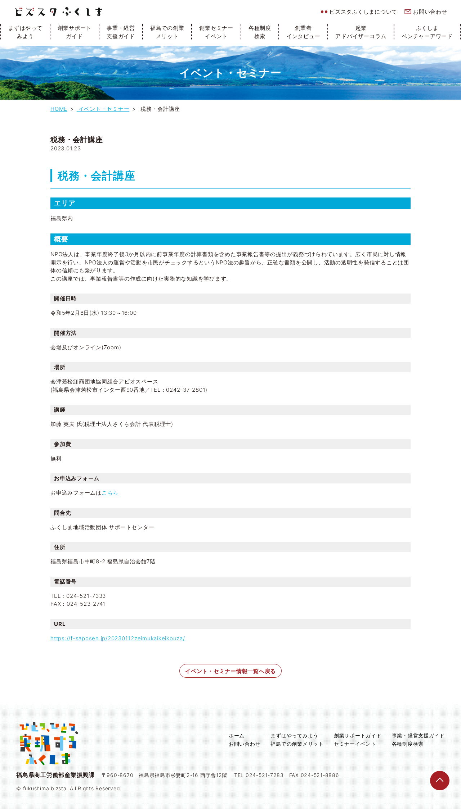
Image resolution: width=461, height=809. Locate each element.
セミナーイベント (355, 744)
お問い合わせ (430, 11)
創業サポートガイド (75, 32)
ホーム (237, 735)
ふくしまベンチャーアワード (427, 32)
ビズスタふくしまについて (363, 11)
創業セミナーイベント (216, 32)
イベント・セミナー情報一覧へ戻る (230, 671)
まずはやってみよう (25, 32)
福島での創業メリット (167, 32)
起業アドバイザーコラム (360, 32)
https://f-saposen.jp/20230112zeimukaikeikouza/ (117, 638)
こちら (110, 492)
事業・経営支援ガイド (121, 32)
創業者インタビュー (303, 32)
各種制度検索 (260, 32)
